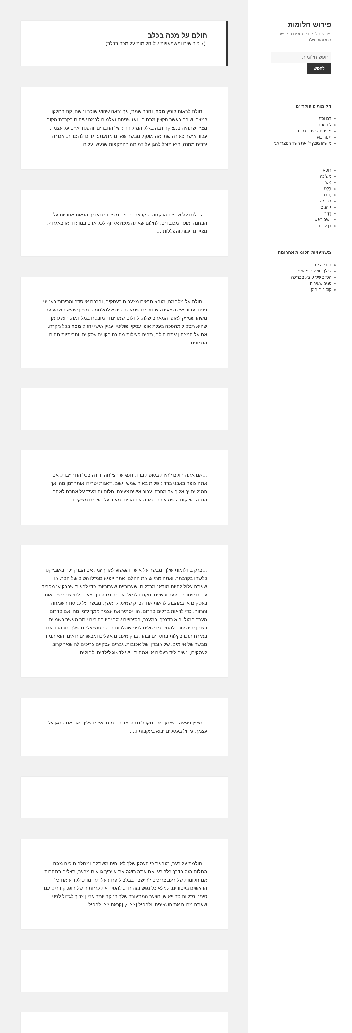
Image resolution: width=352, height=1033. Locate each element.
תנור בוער (322, 137)
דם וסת (325, 118)
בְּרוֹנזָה (325, 201)
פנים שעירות (320, 283)
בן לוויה (325, 226)
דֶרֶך (327, 213)
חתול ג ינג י (321, 265)
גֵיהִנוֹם (326, 207)
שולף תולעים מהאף (314, 271)
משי (327, 182)
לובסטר (324, 125)
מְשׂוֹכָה (325, 176)
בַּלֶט (327, 188)
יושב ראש (323, 219)
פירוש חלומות (309, 25)
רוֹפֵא (327, 170)
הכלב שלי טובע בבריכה (311, 277)
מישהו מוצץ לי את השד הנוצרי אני (302, 143)
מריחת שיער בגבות (314, 131)
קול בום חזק (321, 289)
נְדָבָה (326, 195)
